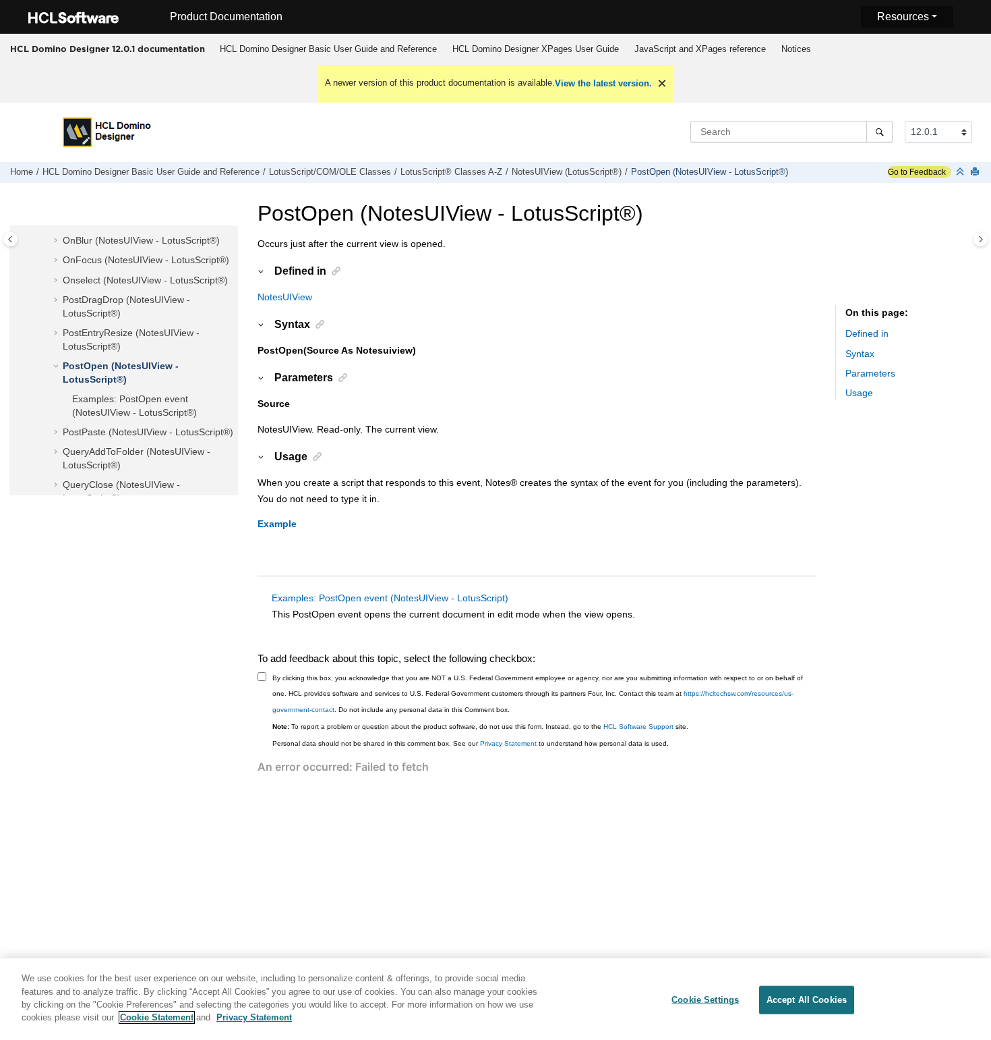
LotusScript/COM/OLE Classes (330, 172)
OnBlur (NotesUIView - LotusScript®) (141, 240)
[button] (57, 241)
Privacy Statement (508, 743)
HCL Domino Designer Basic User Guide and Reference (328, 49)
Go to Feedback (917, 172)
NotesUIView (285, 297)
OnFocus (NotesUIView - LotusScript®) (146, 259)
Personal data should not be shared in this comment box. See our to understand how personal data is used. (470, 743)
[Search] (879, 131)
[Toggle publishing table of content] (10, 239)
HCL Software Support (638, 726)
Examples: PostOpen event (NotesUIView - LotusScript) (390, 598)
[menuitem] (328, 49)
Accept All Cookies (807, 1000)
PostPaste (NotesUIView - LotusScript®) (148, 432)
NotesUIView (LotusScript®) (567, 172)
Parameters (870, 373)
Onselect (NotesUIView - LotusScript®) (145, 280)
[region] (495, 999)
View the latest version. (603, 83)
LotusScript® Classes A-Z (451, 172)
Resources (903, 16)
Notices (796, 49)
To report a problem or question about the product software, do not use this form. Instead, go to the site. (480, 726)
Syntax (859, 353)
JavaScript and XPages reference (700, 49)
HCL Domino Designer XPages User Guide (535, 49)
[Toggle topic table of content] (980, 239)
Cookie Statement (156, 1017)
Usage (859, 392)
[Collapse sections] (961, 172)
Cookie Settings (705, 1000)
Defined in (867, 333)
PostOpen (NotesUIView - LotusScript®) (709, 172)
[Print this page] (976, 172)
